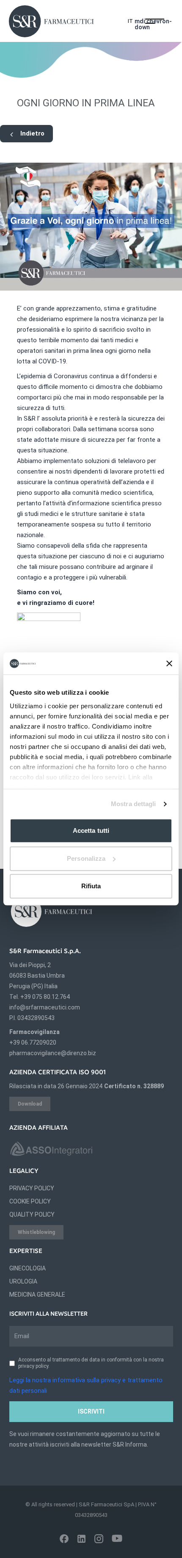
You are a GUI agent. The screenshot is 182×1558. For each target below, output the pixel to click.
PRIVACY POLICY (31, 1188)
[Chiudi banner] (169, 663)
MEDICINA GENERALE (37, 1294)
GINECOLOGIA (27, 1268)
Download (30, 1104)
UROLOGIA (23, 1281)
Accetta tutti (91, 830)
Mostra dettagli (133, 803)
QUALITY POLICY (32, 1214)
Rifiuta (91, 886)
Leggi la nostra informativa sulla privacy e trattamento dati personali (86, 1385)
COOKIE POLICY (30, 1201)
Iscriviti (91, 1411)
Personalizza (86, 858)
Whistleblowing (36, 1232)
